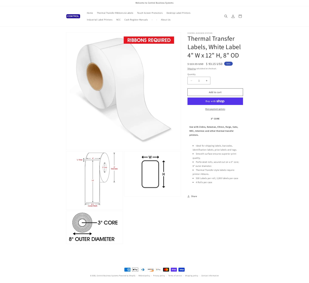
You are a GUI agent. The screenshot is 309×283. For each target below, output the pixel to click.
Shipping (191, 68)
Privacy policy (159, 275)
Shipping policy (191, 275)
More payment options (215, 109)
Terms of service (175, 275)
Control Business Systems (108, 275)
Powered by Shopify (127, 275)
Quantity (191, 74)
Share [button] (194, 196)
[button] (225, 16)
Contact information (210, 275)
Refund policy (144, 275)
